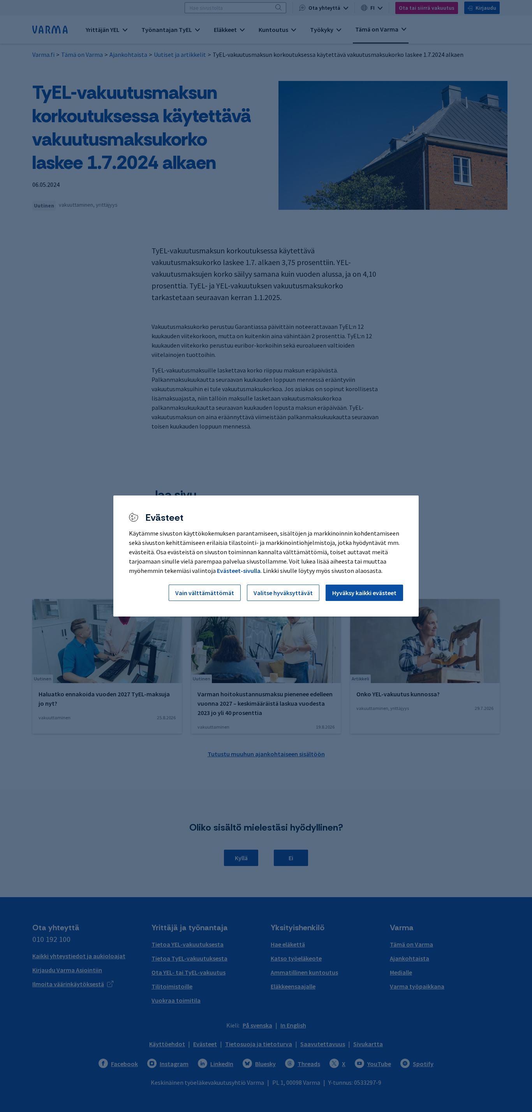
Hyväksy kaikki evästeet (364, 593)
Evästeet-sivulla (239, 570)
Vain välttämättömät (204, 593)
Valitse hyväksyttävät (283, 593)
